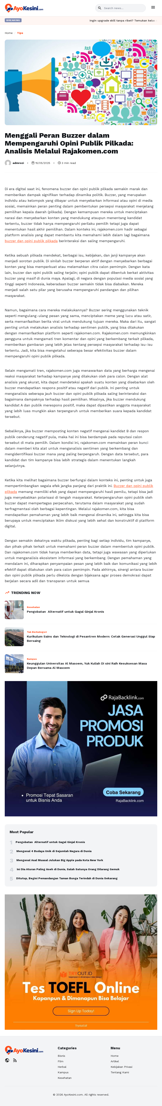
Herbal (62, 1066)
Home (9, 32)
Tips (20, 32)
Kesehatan (65, 1077)
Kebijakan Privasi (121, 1066)
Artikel (115, 1061)
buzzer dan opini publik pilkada (31, 241)
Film (60, 1061)
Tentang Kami (120, 1072)
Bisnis (61, 1055)
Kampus (63, 1072)
